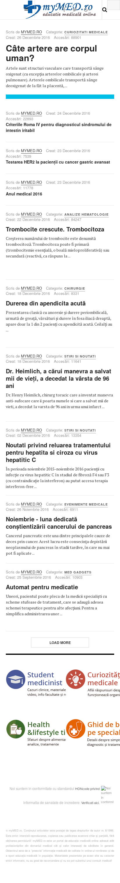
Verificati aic (89, 802)
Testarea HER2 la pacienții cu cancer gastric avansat (58, 162)
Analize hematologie (86, 214)
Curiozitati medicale (86, 32)
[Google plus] (87, 9)
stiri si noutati (80, 356)
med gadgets (77, 572)
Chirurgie (74, 288)
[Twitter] (75, 9)
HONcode (82, 788)
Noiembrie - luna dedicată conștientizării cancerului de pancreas (59, 522)
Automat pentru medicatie (42, 587)
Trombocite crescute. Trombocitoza (55, 229)
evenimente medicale (86, 504)
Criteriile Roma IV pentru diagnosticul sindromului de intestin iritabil (59, 127)
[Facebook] (64, 9)
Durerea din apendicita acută (46, 303)
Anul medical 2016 (24, 194)
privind (95, 788)
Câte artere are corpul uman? (51, 53)
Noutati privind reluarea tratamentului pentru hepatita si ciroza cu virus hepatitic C (58, 452)
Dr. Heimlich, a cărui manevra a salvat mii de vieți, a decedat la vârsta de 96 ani (58, 378)
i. (99, 802)
